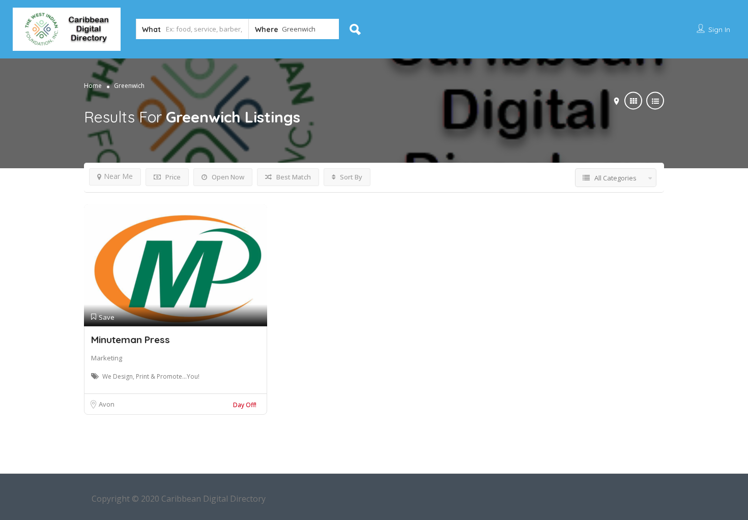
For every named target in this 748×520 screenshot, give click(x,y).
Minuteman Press (130, 339)
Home (93, 85)
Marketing (106, 357)
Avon (106, 404)
